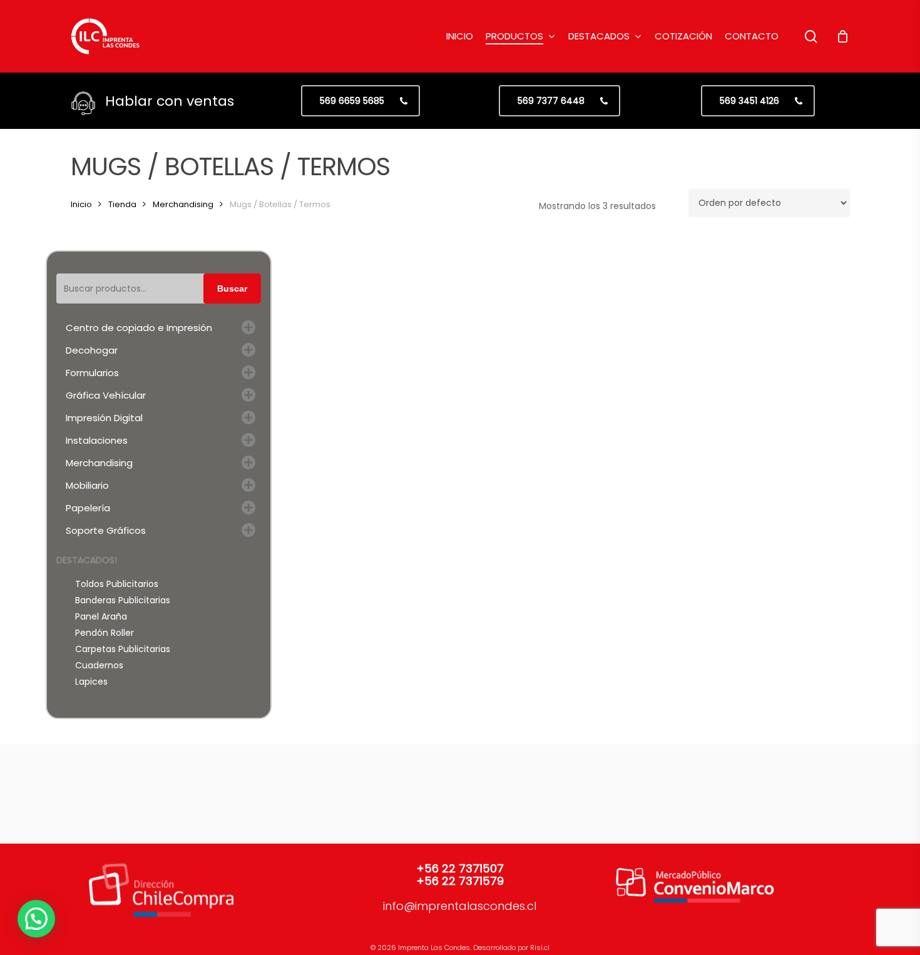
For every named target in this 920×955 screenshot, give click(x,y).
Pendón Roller (104, 632)
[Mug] (518, 316)
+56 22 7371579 (460, 881)
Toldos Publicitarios (116, 584)
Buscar (232, 288)
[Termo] (652, 316)
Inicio (81, 204)
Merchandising (183, 204)
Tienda (122, 204)
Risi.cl (539, 947)
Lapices (91, 681)
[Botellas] (383, 316)
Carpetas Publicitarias (122, 649)
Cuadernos (99, 665)
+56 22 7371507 (460, 868)
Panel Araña (101, 616)
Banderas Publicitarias (122, 600)
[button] (360, 100)
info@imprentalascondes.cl (459, 906)
